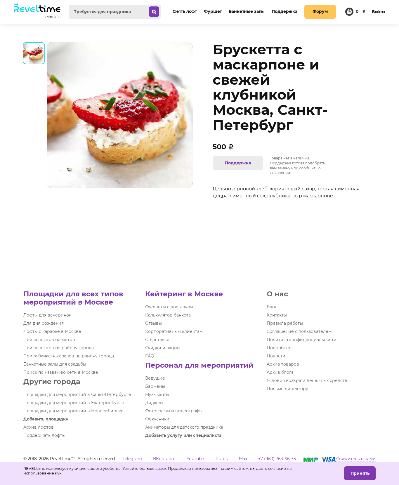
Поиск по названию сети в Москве (60, 372)
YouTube (195, 458)
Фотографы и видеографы (173, 410)
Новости (276, 356)
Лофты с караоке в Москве (52, 331)
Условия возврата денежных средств (307, 380)
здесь (160, 468)
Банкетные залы (247, 11)
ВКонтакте (164, 458)
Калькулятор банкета (168, 315)
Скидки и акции (162, 347)
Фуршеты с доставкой (169, 307)
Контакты (277, 315)
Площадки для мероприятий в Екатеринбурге (73, 402)
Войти (378, 11)
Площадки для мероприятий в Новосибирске (73, 410)
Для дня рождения (43, 323)
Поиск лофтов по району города (58, 347)
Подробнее (279, 347)
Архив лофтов (38, 427)
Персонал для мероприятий (199, 365)
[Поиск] (154, 11)
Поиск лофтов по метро (49, 339)
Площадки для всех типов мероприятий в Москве (73, 298)
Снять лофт (185, 11)
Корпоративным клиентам (174, 331)
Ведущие (155, 378)
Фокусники (157, 419)
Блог (272, 307)
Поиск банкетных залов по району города (68, 356)
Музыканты (157, 394)
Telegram (132, 458)
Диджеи (154, 402)
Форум (320, 11)
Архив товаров (283, 364)
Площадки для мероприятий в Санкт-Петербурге (77, 394)
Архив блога (280, 372)
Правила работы (285, 323)
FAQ (149, 356)
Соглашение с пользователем (299, 331)
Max (243, 458)
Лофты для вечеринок (47, 315)
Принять (360, 473)
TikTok (221, 458)
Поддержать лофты (44, 435)
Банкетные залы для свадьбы (54, 364)
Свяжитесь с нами (356, 458)
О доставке (157, 339)
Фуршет (213, 11)
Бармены (155, 386)
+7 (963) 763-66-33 (277, 458)
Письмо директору (287, 388)
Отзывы (153, 323)
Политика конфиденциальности (301, 339)
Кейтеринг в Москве (184, 294)
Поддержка (284, 11)
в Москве (52, 17)
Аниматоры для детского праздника (184, 427)
